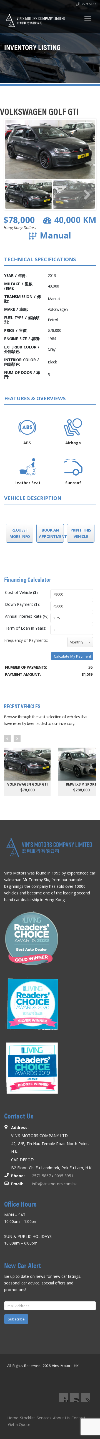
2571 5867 (88, 4)
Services (44, 1417)
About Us (61, 1417)
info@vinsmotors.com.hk (54, 1183)
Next (17, 738)
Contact (78, 1417)
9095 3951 (63, 1175)
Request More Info (19, 533)
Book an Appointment (50, 533)
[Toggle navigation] (88, 18)
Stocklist (27, 1417)
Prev (7, 738)
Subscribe (16, 1319)
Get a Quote (19, 1424)
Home (12, 1417)
